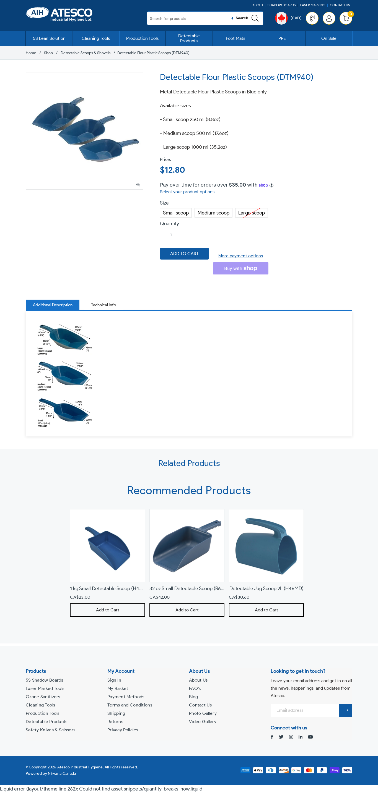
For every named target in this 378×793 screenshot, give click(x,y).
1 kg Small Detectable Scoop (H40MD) (110, 588)
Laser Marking (312, 5)
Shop (48, 53)
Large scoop (251, 212)
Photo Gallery (203, 713)
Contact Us (340, 5)
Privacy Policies (122, 729)
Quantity (169, 224)
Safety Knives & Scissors (50, 729)
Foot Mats (235, 38)
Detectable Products (189, 38)
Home (31, 53)
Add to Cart (107, 610)
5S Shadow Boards (44, 680)
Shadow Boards (282, 5)
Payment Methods (125, 696)
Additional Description (53, 304)
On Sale (328, 38)
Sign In (114, 680)
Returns (115, 721)
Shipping (116, 713)
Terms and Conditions (129, 705)
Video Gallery (202, 721)
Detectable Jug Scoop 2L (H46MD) (266, 588)
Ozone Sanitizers (43, 696)
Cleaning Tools (96, 38)
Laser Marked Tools (45, 688)
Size (164, 203)
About (257, 5)
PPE (282, 38)
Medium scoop (213, 212)
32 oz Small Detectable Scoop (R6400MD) (194, 588)
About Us (198, 680)
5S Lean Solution (49, 38)
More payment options (240, 255)
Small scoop (176, 212)
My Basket (117, 688)
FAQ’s (195, 688)
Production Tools (142, 38)
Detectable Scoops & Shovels (85, 53)
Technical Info (103, 304)
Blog (193, 696)
